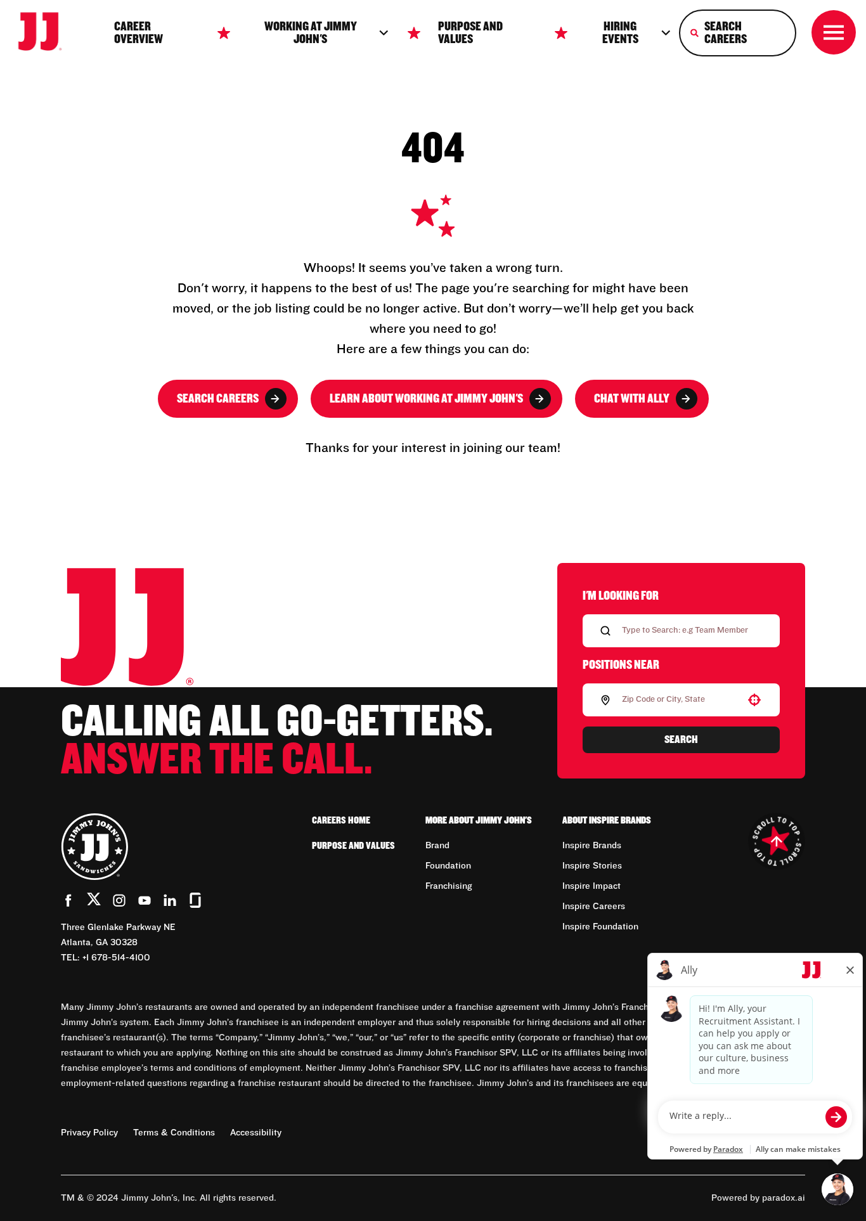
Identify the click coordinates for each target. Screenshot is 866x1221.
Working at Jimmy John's (310, 33)
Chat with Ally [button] (631, 398)
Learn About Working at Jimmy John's (426, 398)
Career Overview (138, 33)
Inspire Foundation (600, 926)
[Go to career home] (48, 32)
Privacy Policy (89, 1132)
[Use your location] (754, 700)
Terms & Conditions (174, 1132)
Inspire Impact (591, 886)
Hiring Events (620, 33)
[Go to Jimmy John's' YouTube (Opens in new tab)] (144, 900)
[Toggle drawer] (833, 32)
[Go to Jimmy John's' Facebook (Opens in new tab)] (68, 900)
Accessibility (255, 1132)
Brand (437, 845)
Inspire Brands (591, 845)
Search (681, 740)
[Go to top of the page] (776, 841)
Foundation (448, 866)
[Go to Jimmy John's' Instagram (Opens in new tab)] (119, 900)
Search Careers (218, 398)
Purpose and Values (470, 33)
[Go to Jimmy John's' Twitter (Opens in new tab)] (93, 901)
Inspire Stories (592, 866)
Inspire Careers (593, 906)
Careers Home (341, 820)
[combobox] (678, 700)
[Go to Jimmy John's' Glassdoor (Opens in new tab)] (195, 900)
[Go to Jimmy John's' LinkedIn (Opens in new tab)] (170, 900)
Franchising (448, 886)
